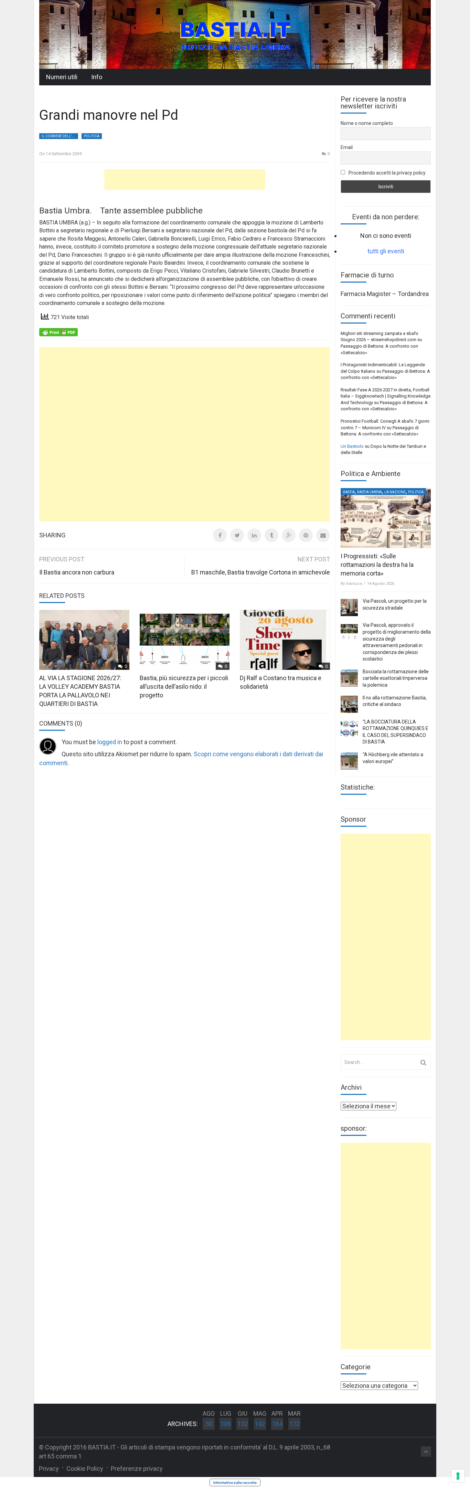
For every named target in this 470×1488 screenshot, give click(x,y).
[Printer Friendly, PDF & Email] (58, 332)
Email (347, 147)
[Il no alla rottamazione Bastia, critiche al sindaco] (349, 704)
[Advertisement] (184, 179)
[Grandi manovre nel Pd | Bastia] (235, 34)
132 (242, 1423)
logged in (109, 742)
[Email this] (323, 535)
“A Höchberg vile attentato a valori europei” (393, 758)
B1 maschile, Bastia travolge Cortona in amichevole (260, 572)
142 (260, 1423)
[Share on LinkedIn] (254, 535)
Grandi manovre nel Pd (108, 115)
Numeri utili (61, 77)
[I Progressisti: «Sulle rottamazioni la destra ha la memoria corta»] (386, 518)
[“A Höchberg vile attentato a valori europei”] (349, 761)
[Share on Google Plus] (289, 535)
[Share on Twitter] (237, 535)
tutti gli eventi (385, 251)
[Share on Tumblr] (271, 535)
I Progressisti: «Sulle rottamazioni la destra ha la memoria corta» (377, 564)
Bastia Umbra (369, 492)
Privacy (49, 1468)
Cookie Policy (84, 1468)
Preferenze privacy (137, 1468)
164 (277, 1423)
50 (208, 1423)
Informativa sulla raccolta (235, 1482)
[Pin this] (306, 535)
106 (226, 1423)
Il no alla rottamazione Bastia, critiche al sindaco (395, 701)
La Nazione (395, 492)
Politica (91, 136)
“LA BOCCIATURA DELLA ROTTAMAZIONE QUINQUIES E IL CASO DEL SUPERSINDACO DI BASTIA (395, 732)
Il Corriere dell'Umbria (60, 136)
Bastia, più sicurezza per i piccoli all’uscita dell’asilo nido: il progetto (184, 686)
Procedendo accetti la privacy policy (387, 173)
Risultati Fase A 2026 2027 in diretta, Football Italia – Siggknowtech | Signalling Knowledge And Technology (385, 396)
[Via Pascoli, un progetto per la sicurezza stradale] (349, 607)
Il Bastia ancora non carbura (76, 572)
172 (294, 1423)
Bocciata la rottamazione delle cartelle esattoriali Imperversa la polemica (396, 678)
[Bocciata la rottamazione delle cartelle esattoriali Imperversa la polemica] (349, 678)
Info (96, 77)
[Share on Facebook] (220, 535)
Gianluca (354, 583)
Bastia (349, 492)
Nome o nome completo (367, 123)
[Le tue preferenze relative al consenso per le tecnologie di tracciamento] (457, 1475)
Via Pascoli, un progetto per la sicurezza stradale (395, 604)
